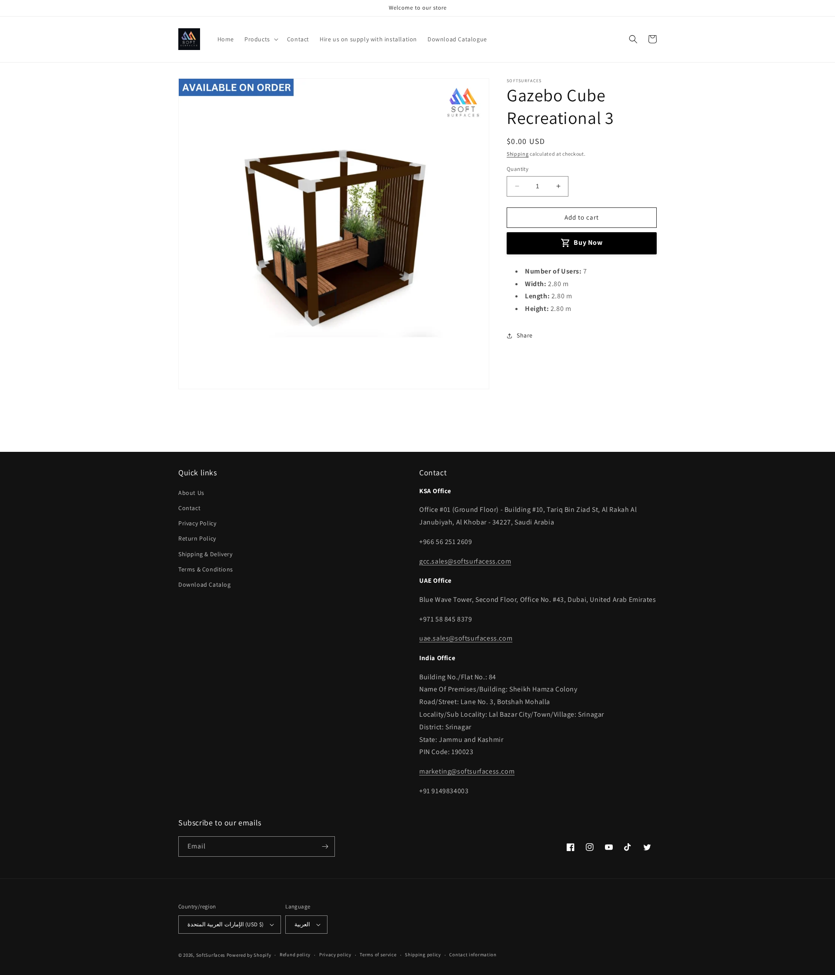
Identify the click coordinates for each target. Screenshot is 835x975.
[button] (260, 39)
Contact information (472, 955)
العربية (302, 924)
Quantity (517, 169)
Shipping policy (423, 955)
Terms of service (378, 955)
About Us (191, 493)
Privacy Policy (197, 523)
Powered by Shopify (249, 955)
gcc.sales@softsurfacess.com (465, 561)
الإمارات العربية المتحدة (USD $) (225, 924)
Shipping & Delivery (205, 554)
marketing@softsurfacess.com (466, 771)
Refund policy (295, 955)
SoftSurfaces (210, 955)
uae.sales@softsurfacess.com (465, 638)
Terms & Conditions (205, 569)
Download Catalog (204, 584)
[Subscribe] (324, 846)
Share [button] (525, 335)
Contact (189, 508)
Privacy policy (335, 955)
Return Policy (197, 538)
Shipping (518, 153)
